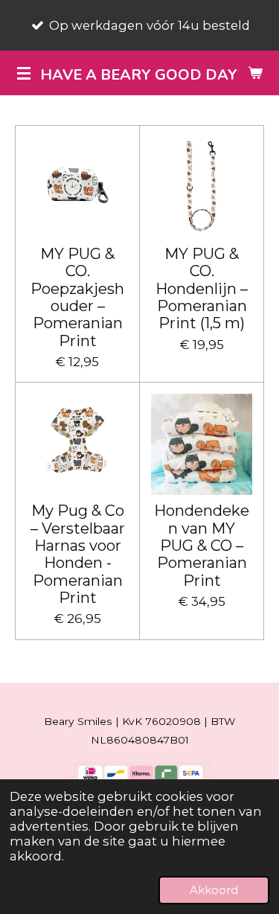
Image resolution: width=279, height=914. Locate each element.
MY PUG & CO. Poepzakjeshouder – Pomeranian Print (77, 298)
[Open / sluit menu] (23, 73)
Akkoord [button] (214, 890)
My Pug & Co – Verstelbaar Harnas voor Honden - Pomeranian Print (78, 554)
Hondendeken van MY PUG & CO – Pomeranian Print (201, 545)
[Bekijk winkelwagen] (255, 73)
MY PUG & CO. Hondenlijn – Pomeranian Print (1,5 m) (201, 289)
